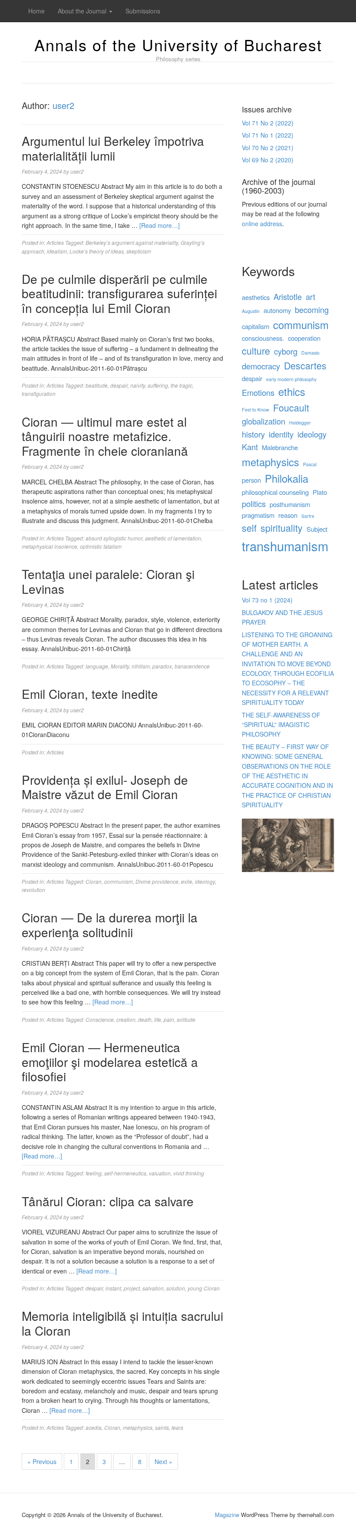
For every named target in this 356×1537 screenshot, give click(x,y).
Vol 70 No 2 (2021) (267, 147)
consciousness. (263, 337)
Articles (55, 242)
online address (262, 223)
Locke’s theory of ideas (96, 251)
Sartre (307, 516)
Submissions (142, 11)
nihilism (141, 666)
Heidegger (300, 422)
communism (118, 881)
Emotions (258, 392)
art (310, 296)
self (249, 527)
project (132, 1288)
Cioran (94, 881)
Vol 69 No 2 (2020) (267, 159)
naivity (137, 385)
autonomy (277, 310)
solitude (186, 1019)
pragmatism (258, 515)
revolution (33, 889)
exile (186, 881)
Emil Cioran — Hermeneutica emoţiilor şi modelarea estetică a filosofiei (110, 1061)
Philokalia (286, 478)
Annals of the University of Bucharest (178, 44)
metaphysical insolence (49, 546)
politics (254, 503)
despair (119, 385)
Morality (120, 666)
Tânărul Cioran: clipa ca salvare (108, 1201)
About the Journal (83, 11)
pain (169, 1019)
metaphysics (137, 1427)
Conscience (100, 1019)
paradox (162, 666)
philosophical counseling (275, 492)
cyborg (285, 351)
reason (287, 515)
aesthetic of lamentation (173, 538)
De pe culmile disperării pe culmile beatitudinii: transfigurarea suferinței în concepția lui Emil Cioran (119, 293)
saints (162, 1427)
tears (177, 1427)
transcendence (192, 666)
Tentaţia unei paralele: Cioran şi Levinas (108, 581)
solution (175, 1288)
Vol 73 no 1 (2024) (267, 600)
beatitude (97, 385)
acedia (94, 1427)
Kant (250, 446)
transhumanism (285, 545)
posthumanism (290, 504)
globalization (263, 421)
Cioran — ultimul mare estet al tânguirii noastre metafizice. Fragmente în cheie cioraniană (105, 436)
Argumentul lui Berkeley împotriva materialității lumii (113, 148)
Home (36, 11)
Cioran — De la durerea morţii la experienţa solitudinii (110, 924)
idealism (57, 251)
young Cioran (204, 1288)
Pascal (309, 464)
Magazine (227, 1515)
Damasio (310, 352)
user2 (63, 105)
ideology (205, 881)
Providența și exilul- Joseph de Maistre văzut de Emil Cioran (105, 787)
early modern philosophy (291, 379)
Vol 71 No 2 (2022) (267, 122)
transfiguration (39, 393)
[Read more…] (159, 225)
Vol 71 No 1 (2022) (267, 135)
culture (256, 350)
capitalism (255, 326)
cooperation (304, 337)
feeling (94, 1173)
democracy (261, 366)
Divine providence (156, 881)
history (253, 434)
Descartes (305, 365)
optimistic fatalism (101, 546)
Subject (317, 528)
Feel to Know (255, 409)
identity (281, 434)
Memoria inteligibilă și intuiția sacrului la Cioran (122, 1323)
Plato (320, 492)
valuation (160, 1173)
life (157, 1019)
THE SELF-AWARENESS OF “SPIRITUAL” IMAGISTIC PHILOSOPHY (281, 725)
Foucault (291, 407)
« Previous (41, 1461)
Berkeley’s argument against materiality (132, 242)
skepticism (138, 251)
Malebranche (280, 447)
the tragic (181, 385)
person (251, 479)
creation (125, 1019)
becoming (312, 309)
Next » (163, 1461)
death (145, 1019)
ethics (291, 391)
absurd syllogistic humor (114, 538)
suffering (158, 385)
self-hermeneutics (125, 1173)
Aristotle (288, 296)
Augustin (251, 311)
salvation (153, 1288)
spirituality (281, 527)
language (97, 666)
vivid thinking (188, 1173)
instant (113, 1288)
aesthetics (256, 297)
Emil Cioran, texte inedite (90, 693)
